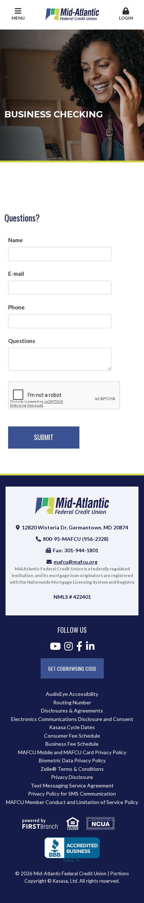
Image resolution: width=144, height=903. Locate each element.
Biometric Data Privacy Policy (72, 760)
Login (126, 18)
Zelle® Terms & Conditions (72, 769)
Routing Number (72, 702)
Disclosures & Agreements (72, 710)
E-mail (16, 273)
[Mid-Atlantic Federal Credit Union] (72, 13)
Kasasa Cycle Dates (72, 727)
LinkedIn (90, 646)
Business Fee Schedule (72, 744)
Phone (16, 307)
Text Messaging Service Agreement (72, 785)
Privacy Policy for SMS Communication (72, 793)
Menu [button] (18, 18)
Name (15, 240)
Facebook (79, 646)
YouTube (55, 646)
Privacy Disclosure (72, 777)
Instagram (68, 646)
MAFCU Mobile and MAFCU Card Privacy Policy (72, 752)
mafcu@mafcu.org (75, 562)
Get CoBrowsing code (72, 668)
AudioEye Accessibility (72, 694)
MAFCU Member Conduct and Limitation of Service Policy (72, 802)
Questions (21, 340)
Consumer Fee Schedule (72, 735)
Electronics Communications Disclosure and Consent (72, 719)
